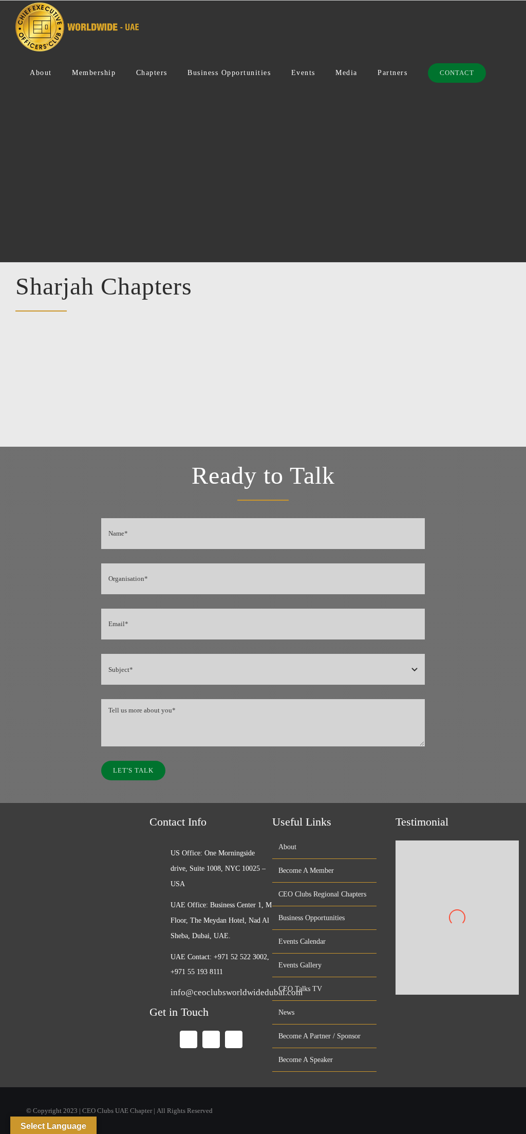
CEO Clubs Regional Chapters (322, 894)
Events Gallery (300, 965)
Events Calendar (302, 941)
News (286, 1012)
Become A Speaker (305, 1060)
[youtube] (211, 1039)
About (287, 847)
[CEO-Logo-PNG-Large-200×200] (78, 816)
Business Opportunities (311, 918)
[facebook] (188, 1039)
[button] (498, 73)
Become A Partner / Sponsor (319, 1036)
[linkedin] (233, 1039)
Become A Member (306, 870)
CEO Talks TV (300, 989)
